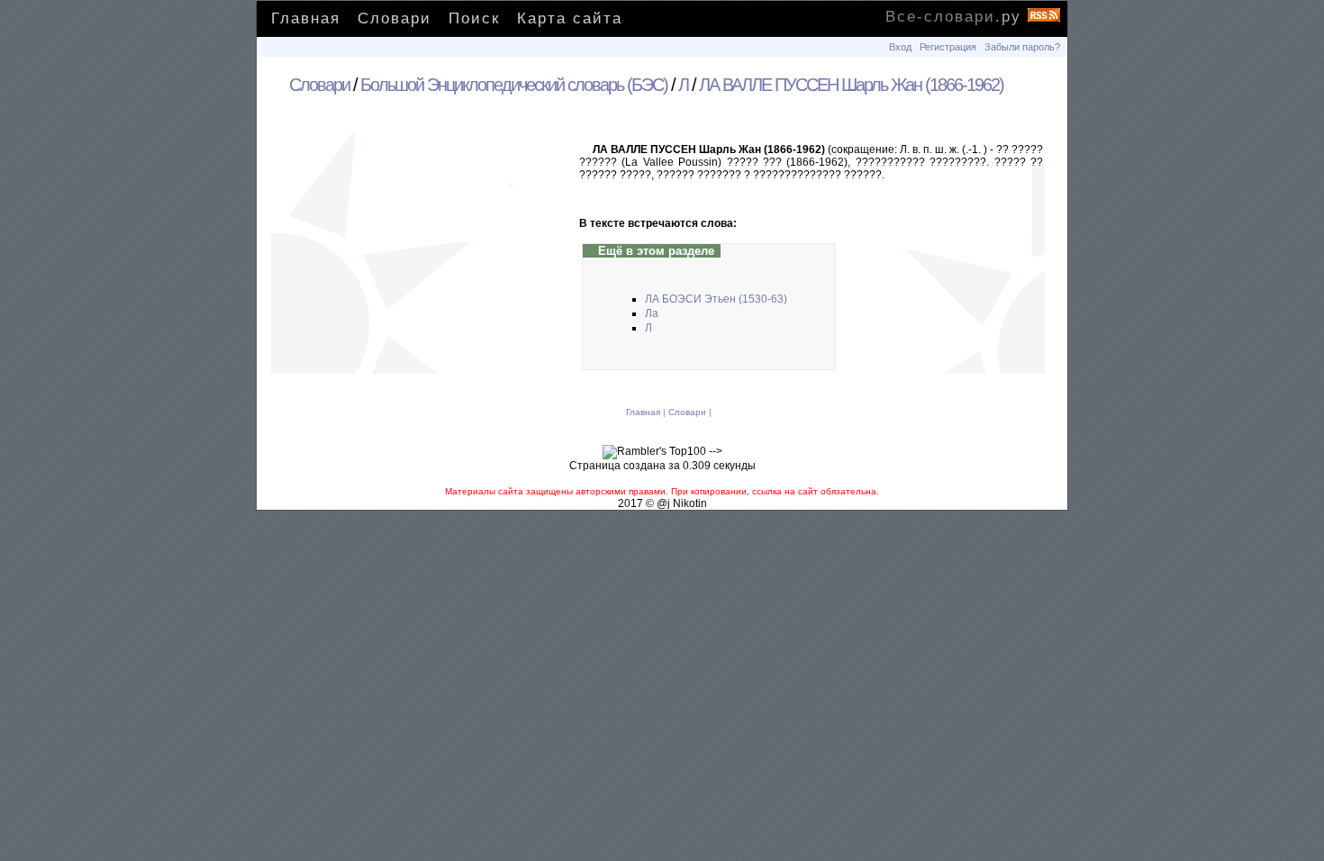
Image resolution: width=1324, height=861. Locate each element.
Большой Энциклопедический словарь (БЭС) (513, 85)
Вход (900, 46)
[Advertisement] (426, 260)
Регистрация (948, 46)
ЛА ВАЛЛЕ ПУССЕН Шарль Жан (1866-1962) (851, 85)
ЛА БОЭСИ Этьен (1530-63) (716, 299)
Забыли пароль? (1022, 46)
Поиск (474, 18)
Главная (305, 18)
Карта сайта (569, 18)
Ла (651, 313)
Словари (394, 18)
